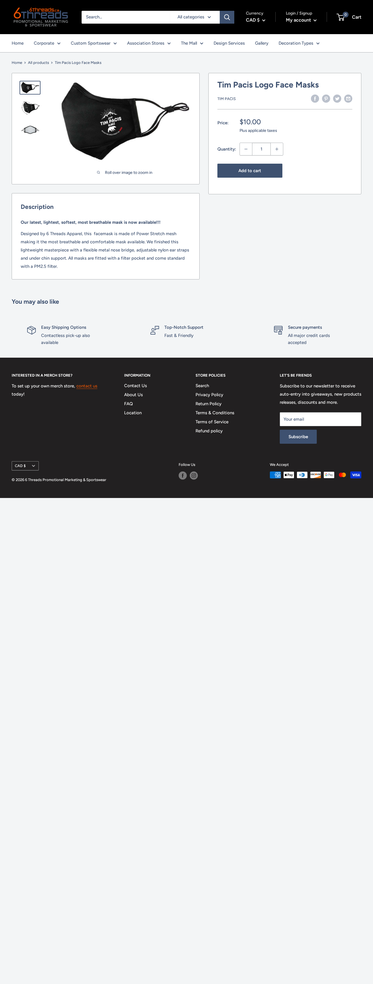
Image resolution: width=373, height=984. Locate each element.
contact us (86, 386)
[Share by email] (348, 98)
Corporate (44, 43)
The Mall (189, 43)
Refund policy (209, 431)
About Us (133, 394)
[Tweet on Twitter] (337, 98)
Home (18, 43)
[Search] (227, 17)
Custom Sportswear (90, 43)
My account (299, 20)
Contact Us (135, 385)
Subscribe (298, 436)
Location (133, 412)
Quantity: (226, 149)
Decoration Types (296, 43)
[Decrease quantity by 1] (246, 149)
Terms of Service (212, 421)
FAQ (128, 403)
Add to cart (249, 170)
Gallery (261, 43)
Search (202, 385)
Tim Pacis (226, 99)
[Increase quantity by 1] (277, 149)
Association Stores (145, 43)
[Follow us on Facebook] (183, 475)
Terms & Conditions (215, 412)
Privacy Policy (209, 394)
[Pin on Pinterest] (326, 98)
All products (38, 62)
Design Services (229, 43)
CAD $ (20, 466)
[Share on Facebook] (315, 98)
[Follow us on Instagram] (194, 475)
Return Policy (208, 403)
